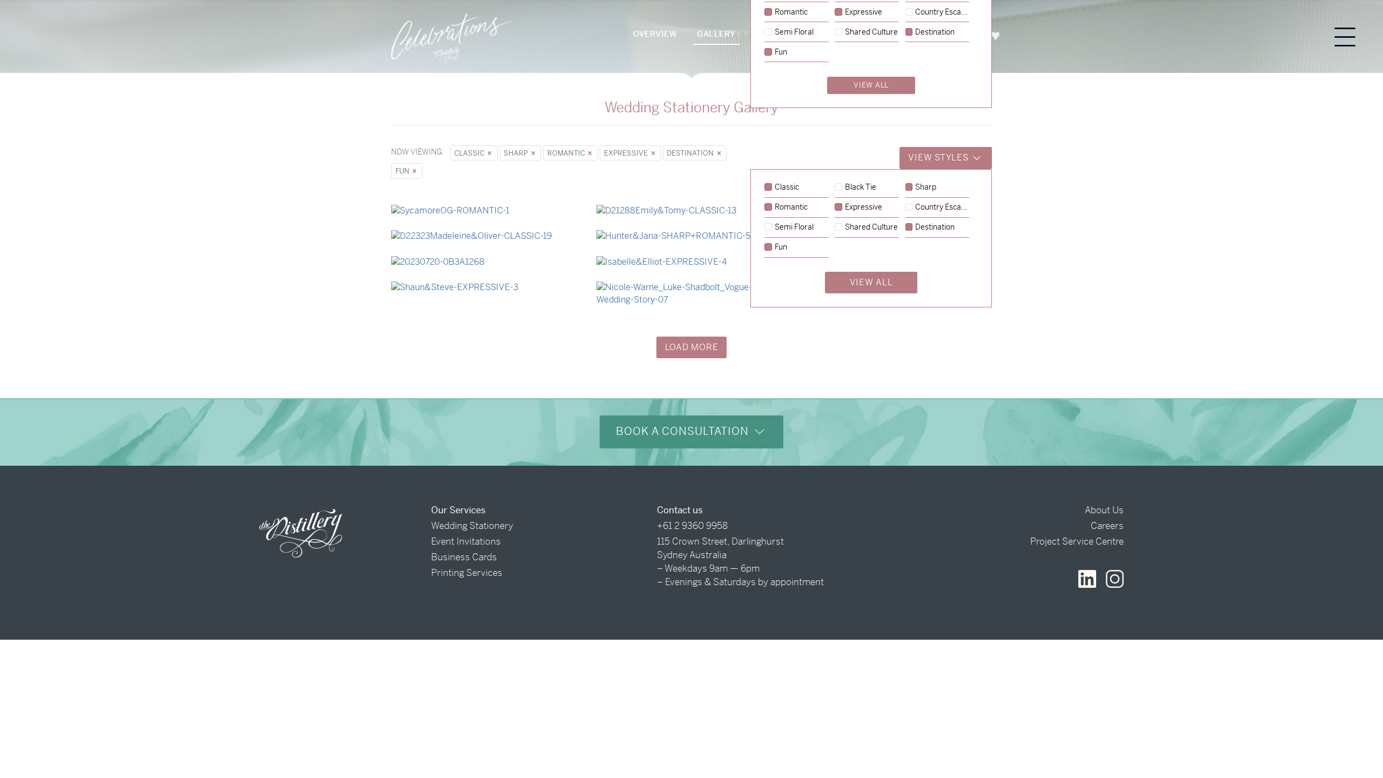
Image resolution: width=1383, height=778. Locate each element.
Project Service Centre (1077, 541)
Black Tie (860, 187)
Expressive (626, 153)
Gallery (716, 34)
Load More (692, 347)
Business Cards (464, 557)
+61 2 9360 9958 (692, 526)
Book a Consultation (684, 431)
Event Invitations (466, 541)
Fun (403, 171)
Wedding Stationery (472, 526)
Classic (470, 153)
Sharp (516, 153)
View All (871, 282)
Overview (655, 34)
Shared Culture (871, 227)
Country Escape (942, 207)
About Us (1104, 510)
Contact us (680, 510)
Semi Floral (794, 227)
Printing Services (466, 573)
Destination (691, 153)
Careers (1107, 526)
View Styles (939, 157)
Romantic (567, 153)
